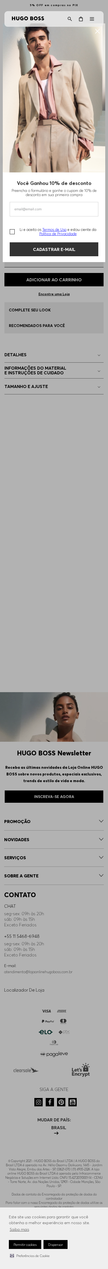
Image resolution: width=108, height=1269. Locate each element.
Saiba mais (19, 1229)
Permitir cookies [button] (25, 1245)
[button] (30, 1255)
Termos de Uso (54, 229)
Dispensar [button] (55, 1245)
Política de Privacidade (58, 233)
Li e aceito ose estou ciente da (58, 232)
